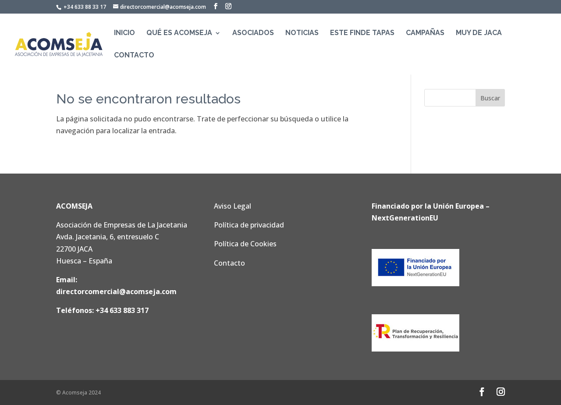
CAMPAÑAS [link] (425, 33)
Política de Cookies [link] (245, 244)
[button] (216, 6)
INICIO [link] (124, 33)
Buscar (490, 98)
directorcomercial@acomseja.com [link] (116, 291)
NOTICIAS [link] (302, 33)
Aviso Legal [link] (232, 206)
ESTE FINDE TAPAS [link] (362, 33)
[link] (59, 43)
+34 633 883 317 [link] (122, 310)
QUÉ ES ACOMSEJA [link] (179, 33)
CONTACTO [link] (134, 55)
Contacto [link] (229, 263)
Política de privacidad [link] (249, 225)
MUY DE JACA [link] (479, 33)
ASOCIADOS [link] (253, 33)
